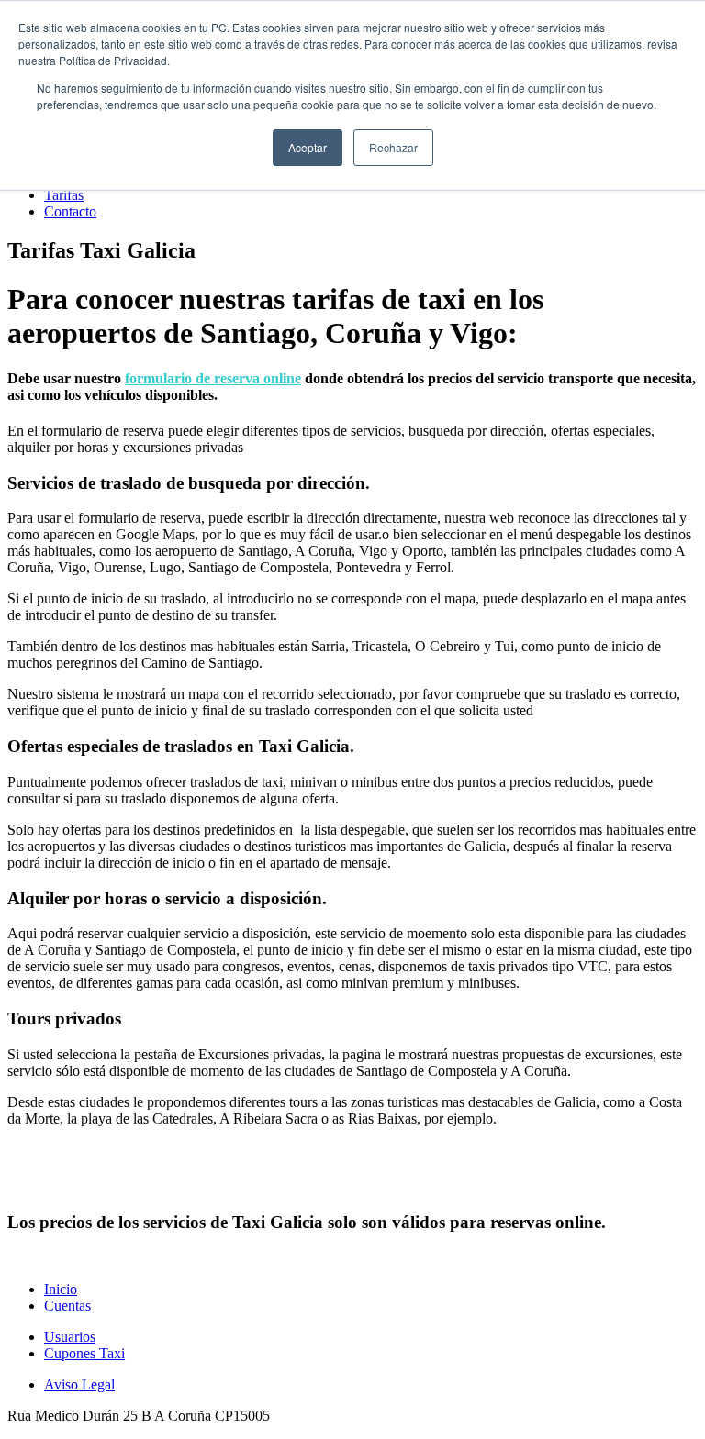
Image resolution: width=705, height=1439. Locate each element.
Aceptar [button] (307, 147)
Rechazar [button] (393, 147)
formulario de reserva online (213, 378)
